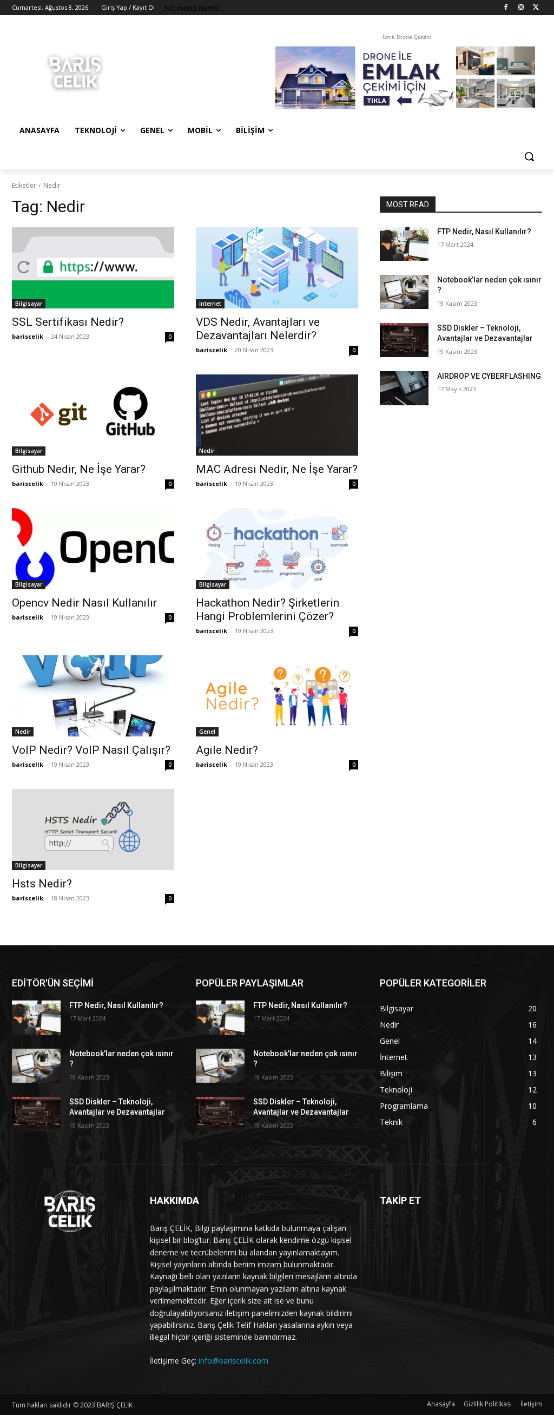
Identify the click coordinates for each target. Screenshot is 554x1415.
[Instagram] (521, 8)
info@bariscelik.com (233, 1360)
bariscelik (27, 336)
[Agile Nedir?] (277, 695)
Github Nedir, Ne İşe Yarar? (79, 469)
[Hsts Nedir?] (93, 829)
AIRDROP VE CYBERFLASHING (489, 376)
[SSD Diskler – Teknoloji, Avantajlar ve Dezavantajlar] (404, 340)
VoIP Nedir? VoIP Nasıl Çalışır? (91, 749)
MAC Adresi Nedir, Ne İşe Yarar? (277, 469)
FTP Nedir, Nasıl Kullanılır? (484, 231)
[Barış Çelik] (75, 71)
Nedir (206, 451)
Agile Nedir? (227, 749)
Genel (207, 731)
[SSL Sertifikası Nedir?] (93, 267)
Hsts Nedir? (42, 883)
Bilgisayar (28, 303)
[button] (529, 156)
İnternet (210, 303)
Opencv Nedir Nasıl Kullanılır (84, 602)
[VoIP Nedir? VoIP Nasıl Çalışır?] (93, 695)
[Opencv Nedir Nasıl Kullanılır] (93, 548)
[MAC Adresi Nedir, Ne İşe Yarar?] (277, 415)
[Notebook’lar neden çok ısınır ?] (404, 292)
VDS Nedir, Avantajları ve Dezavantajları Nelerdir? (258, 328)
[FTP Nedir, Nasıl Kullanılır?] (404, 244)
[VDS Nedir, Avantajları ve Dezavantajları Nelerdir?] (277, 267)
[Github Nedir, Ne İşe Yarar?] (93, 415)
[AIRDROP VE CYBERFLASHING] (404, 388)
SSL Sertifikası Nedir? (68, 321)
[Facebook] (506, 8)
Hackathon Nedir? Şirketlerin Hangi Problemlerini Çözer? (267, 609)
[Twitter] (536, 8)
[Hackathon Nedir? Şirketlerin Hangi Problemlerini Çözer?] (277, 548)
